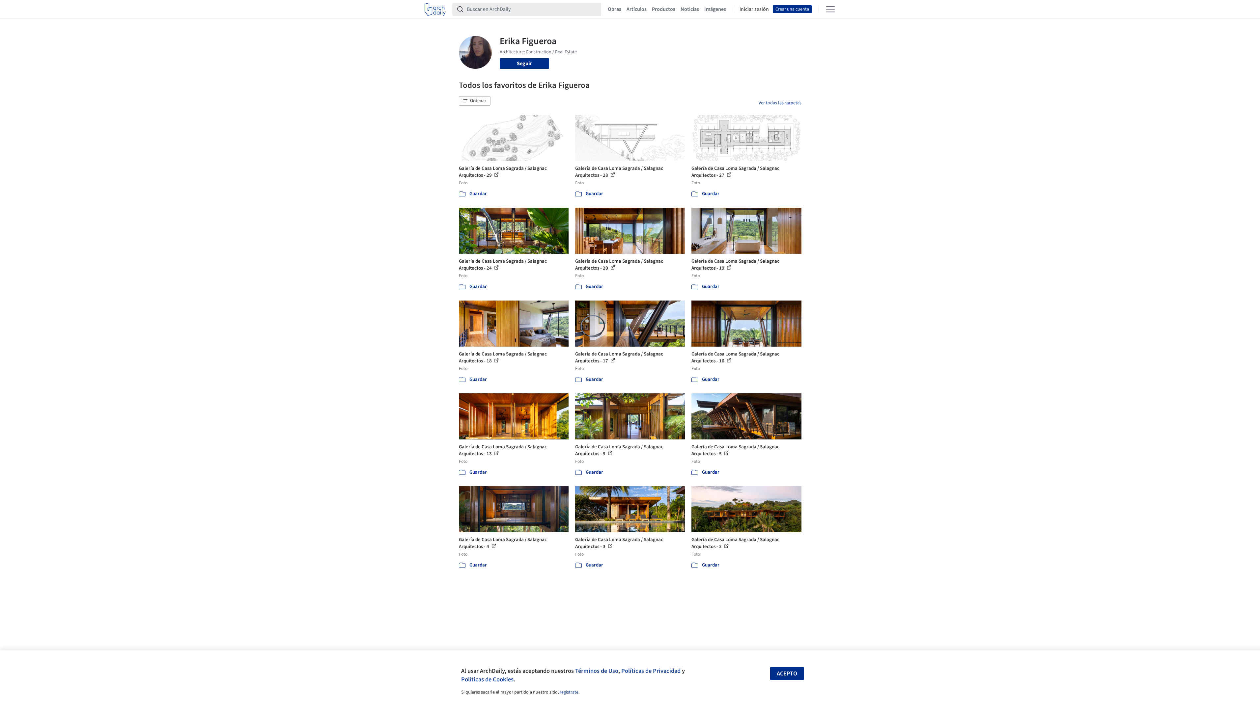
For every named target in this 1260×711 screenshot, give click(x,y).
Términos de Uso (596, 671)
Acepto (787, 674)
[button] (474, 101)
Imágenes (715, 9)
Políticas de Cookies (487, 679)
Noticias (690, 9)
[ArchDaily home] (435, 9)
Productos (663, 9)
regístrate (569, 692)
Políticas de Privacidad (651, 671)
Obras (614, 9)
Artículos (637, 9)
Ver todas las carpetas (780, 103)
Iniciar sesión (754, 9)
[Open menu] (830, 9)
